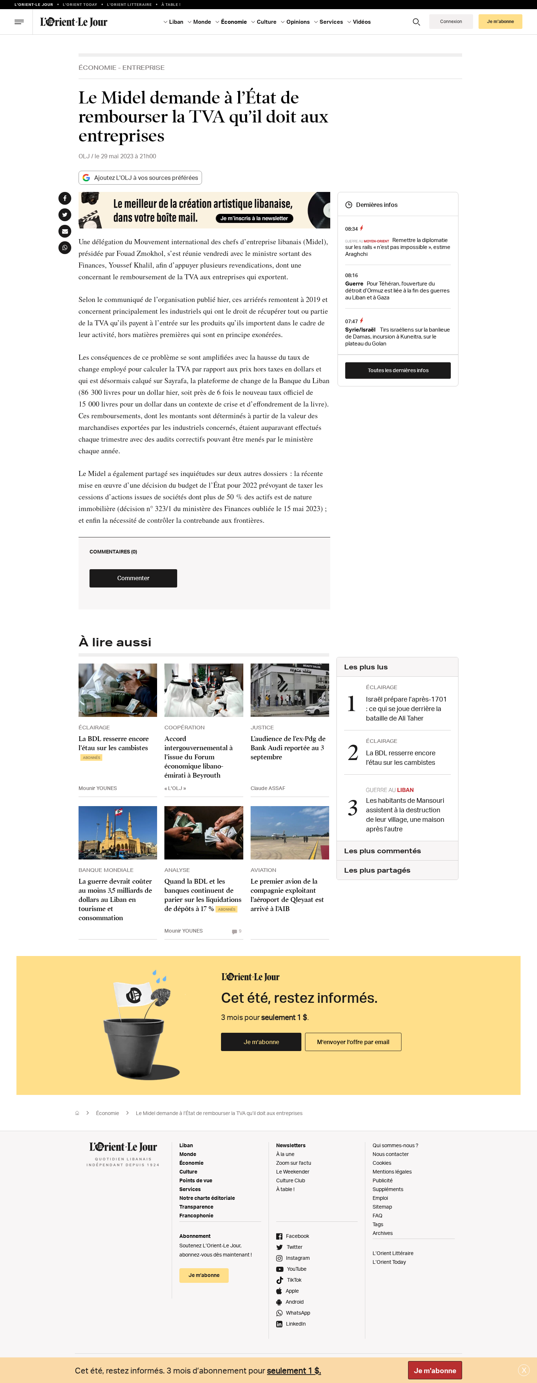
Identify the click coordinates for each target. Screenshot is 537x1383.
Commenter (133, 578)
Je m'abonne (435, 1370)
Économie (98, 67)
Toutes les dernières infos (398, 370)
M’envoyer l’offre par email (353, 1042)
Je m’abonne (261, 1042)
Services (190, 1189)
